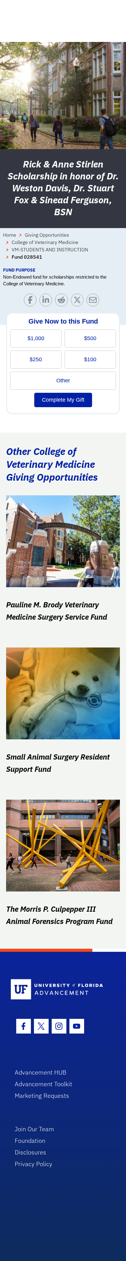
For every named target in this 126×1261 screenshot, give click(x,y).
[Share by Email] (94, 301)
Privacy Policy (33, 1164)
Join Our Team (34, 1129)
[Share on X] (79, 301)
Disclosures (30, 1152)
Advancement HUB (40, 1072)
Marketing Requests (42, 1095)
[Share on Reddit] (63, 301)
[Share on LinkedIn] (47, 301)
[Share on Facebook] (31, 301)
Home (9, 235)
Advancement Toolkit (43, 1084)
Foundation (30, 1140)
